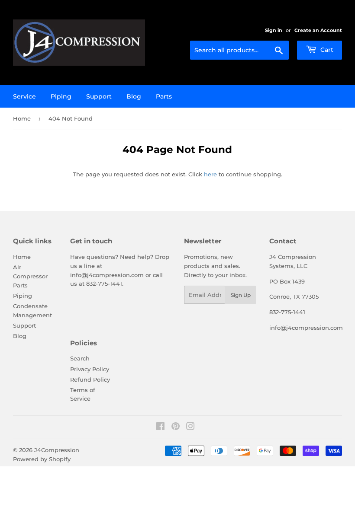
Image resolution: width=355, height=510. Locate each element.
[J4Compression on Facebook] (160, 427)
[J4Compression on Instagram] (190, 427)
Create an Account (318, 30)
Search (80, 358)
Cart (326, 50)
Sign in (273, 30)
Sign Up (241, 295)
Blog (133, 96)
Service (24, 96)
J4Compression (56, 449)
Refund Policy (90, 379)
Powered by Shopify (42, 459)
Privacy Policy (89, 369)
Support (99, 96)
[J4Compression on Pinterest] (175, 427)
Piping (61, 96)
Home (22, 118)
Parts (164, 96)
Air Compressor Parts (30, 276)
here (210, 174)
